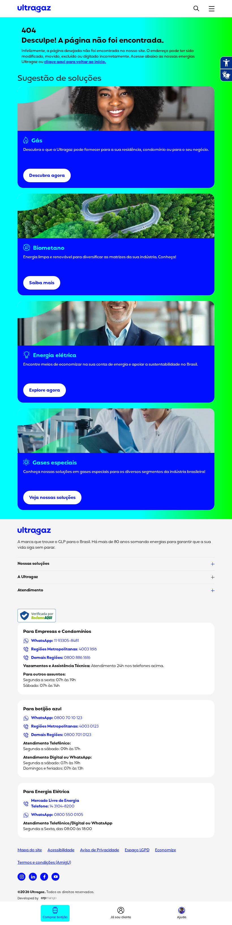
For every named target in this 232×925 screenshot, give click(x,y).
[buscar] (196, 8)
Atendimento (30, 590)
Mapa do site (30, 850)
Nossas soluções (33, 564)
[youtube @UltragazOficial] (55, 877)
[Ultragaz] (34, 8)
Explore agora (44, 390)
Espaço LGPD (137, 850)
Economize (165, 850)
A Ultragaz (28, 577)
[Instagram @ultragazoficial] (21, 877)
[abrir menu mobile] (211, 8)
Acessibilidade (61, 850)
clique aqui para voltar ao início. (75, 62)
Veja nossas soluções (52, 497)
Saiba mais (41, 283)
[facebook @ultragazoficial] (44, 877)
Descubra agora (47, 175)
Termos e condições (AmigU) (44, 863)
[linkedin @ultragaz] (33, 877)
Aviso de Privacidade (99, 850)
